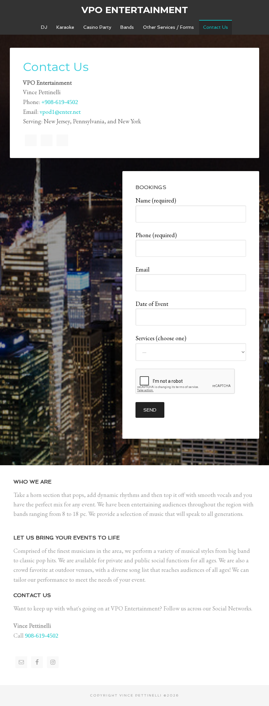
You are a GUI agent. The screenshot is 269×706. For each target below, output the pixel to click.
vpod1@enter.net (60, 111)
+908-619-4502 (59, 102)
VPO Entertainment (134, 9)
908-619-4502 (41, 635)
